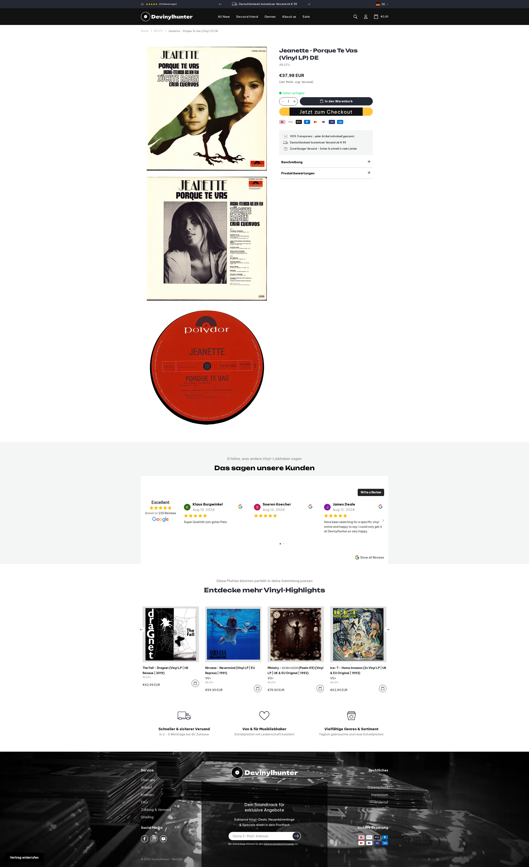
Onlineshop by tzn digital (372, 859)
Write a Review (371, 492)
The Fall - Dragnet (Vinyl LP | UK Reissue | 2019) (165, 670)
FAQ (144, 802)
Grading (147, 817)
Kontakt (147, 795)
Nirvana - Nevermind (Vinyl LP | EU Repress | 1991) (230, 670)
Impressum (379, 795)
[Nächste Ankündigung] (308, 4)
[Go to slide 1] (280, 544)
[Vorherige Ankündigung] (220, 4)
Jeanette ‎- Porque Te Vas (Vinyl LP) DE (193, 31)
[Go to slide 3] (286, 543)
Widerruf (381, 802)
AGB (384, 780)
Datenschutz (378, 787)
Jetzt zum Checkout (326, 112)
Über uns (148, 780)
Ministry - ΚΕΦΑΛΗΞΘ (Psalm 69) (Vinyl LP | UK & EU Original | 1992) (295, 670)
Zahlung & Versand (156, 810)
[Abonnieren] (296, 836)
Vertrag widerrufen (24, 857)
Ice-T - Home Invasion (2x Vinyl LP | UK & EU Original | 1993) (358, 670)
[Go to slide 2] (283, 543)
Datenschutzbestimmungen (279, 843)
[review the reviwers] (240, 507)
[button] (270, 16)
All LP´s (158, 30)
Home (145, 30)
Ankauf (146, 787)
